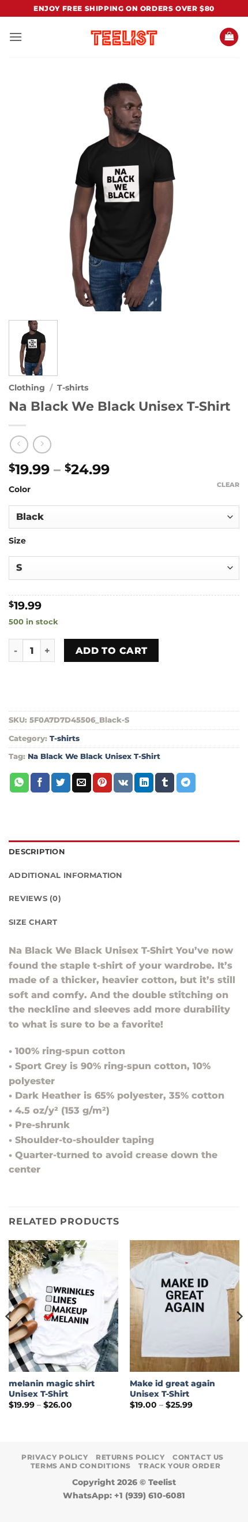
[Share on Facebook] (40, 782)
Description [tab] (37, 851)
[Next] (239, 1340)
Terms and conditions (81, 1465)
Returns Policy (130, 1457)
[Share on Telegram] (186, 782)
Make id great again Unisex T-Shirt (172, 1388)
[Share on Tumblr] (164, 782)
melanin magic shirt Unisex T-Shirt (52, 1388)
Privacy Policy (54, 1457)
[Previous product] (42, 444)
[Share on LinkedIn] (143, 782)
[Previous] (9, 1340)
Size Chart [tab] (33, 922)
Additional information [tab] (66, 875)
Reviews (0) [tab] (35, 898)
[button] (15, 37)
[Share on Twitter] (60, 782)
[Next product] (19, 444)
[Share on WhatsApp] (19, 782)
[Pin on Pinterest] (102, 782)
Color (20, 489)
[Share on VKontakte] (123, 782)
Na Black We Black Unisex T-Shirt (94, 756)
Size (17, 541)
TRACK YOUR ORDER (179, 1465)
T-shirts (72, 387)
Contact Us (198, 1457)
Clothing (27, 387)
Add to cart (112, 650)
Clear (228, 485)
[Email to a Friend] (81, 782)
